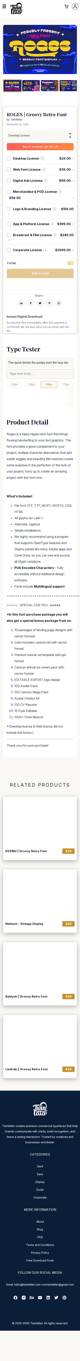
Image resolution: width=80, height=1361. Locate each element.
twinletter (17, 119)
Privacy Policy (40, 1252)
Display (40, 1182)
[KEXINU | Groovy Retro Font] (40, 821)
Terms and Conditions (40, 1245)
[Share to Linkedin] (21, 303)
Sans (40, 1174)
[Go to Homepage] (16, 14)
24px (14, 384)
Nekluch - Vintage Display (24, 924)
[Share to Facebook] (30, 303)
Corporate (40, 1197)
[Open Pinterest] (64, 1299)
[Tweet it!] (40, 303)
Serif (40, 1166)
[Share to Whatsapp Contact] (58, 303)
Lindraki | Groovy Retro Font (26, 1069)
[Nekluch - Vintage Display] (40, 894)
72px (66, 384)
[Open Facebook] (15, 1299)
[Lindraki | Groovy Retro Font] (40, 1039)
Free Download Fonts (40, 1260)
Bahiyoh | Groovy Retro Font (26, 996)
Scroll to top (76, 1357)
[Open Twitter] (56, 1299)
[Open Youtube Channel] (40, 1299)
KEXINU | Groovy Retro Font (26, 851)
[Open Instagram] (23, 1299)
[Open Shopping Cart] (66, 6)
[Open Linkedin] (48, 1299)
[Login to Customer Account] (75, 6)
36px (32, 384)
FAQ (40, 1237)
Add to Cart (40, 273)
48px (49, 384)
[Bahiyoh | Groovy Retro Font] (40, 966)
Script (40, 1189)
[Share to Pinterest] (49, 303)
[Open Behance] (32, 1299)
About (40, 1221)
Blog (40, 1229)
